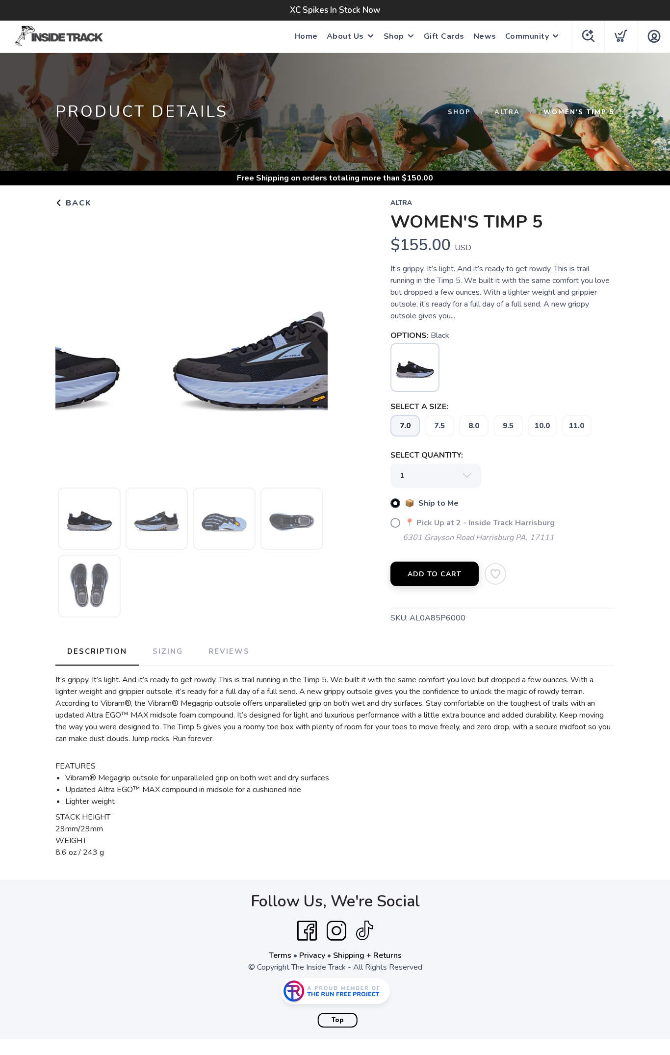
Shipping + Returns (367, 955)
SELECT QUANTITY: (426, 455)
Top (338, 1020)
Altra (507, 112)
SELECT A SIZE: (419, 406)
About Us (345, 36)
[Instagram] (336, 931)
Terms (280, 955)
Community (527, 36)
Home (306, 36)
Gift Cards (444, 36)
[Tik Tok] (364, 931)
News (484, 36)
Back (77, 203)
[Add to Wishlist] (495, 574)
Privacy (312, 955)
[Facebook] (307, 931)
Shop (394, 36)
